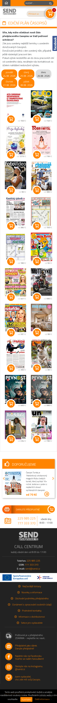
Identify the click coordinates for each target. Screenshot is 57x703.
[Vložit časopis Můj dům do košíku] (37, 333)
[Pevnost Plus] (41, 389)
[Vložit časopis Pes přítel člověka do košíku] (37, 368)
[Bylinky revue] (15, 140)
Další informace (42, 699)
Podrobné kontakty (31, 610)
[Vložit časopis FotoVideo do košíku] (11, 190)
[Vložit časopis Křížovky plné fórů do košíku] (11, 261)
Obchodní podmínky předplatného (32, 598)
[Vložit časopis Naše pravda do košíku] (11, 368)
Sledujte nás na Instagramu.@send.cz (29, 667)
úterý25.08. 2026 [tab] (26, 74)
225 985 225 (27, 518)
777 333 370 (27, 523)
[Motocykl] (41, 282)
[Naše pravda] (15, 353)
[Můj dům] (41, 317)
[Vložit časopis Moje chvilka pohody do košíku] (11, 297)
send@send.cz (32, 568)
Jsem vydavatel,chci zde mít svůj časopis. (28, 678)
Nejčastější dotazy (31, 586)
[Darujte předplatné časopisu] (28, 509)
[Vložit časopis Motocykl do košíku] (37, 297)
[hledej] (50, 3)
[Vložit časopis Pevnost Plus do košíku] (37, 404)
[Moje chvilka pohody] (15, 282)
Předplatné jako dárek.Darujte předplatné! (26, 647)
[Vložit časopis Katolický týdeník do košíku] (11, 226)
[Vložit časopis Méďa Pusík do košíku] (37, 261)
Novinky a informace (32, 592)
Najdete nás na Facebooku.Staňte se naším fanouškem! (29, 657)
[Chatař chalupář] (41, 175)
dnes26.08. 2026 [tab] (43, 74)
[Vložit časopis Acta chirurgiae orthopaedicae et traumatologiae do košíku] (11, 119)
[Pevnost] (15, 389)
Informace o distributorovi (32, 616)
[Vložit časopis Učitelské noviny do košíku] (37, 439)
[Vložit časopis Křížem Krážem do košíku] (37, 226)
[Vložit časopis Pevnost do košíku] (11, 404)
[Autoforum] (41, 104)
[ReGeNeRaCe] (15, 424)
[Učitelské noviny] (41, 424)
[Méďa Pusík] (41, 247)
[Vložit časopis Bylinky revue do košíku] (11, 155)
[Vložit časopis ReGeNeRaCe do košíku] (11, 439)
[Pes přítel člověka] (41, 353)
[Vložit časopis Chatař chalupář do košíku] (37, 190)
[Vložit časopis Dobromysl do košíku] (37, 155)
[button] (3, 478)
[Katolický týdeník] (15, 211)
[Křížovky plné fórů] (15, 247)
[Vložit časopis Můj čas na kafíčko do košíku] (11, 333)
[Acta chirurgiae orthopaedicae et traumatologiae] (15, 104)
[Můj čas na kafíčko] (15, 318)
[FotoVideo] (15, 175)
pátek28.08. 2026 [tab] (26, 83)
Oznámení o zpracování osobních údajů (32, 604)
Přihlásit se (33, 14)
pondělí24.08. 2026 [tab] (9, 74)
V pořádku (26, 699)
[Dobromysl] (41, 140)
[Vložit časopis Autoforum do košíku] (37, 119)
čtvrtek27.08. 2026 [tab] (9, 83)
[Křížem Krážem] (41, 211)
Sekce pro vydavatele (32, 623)
